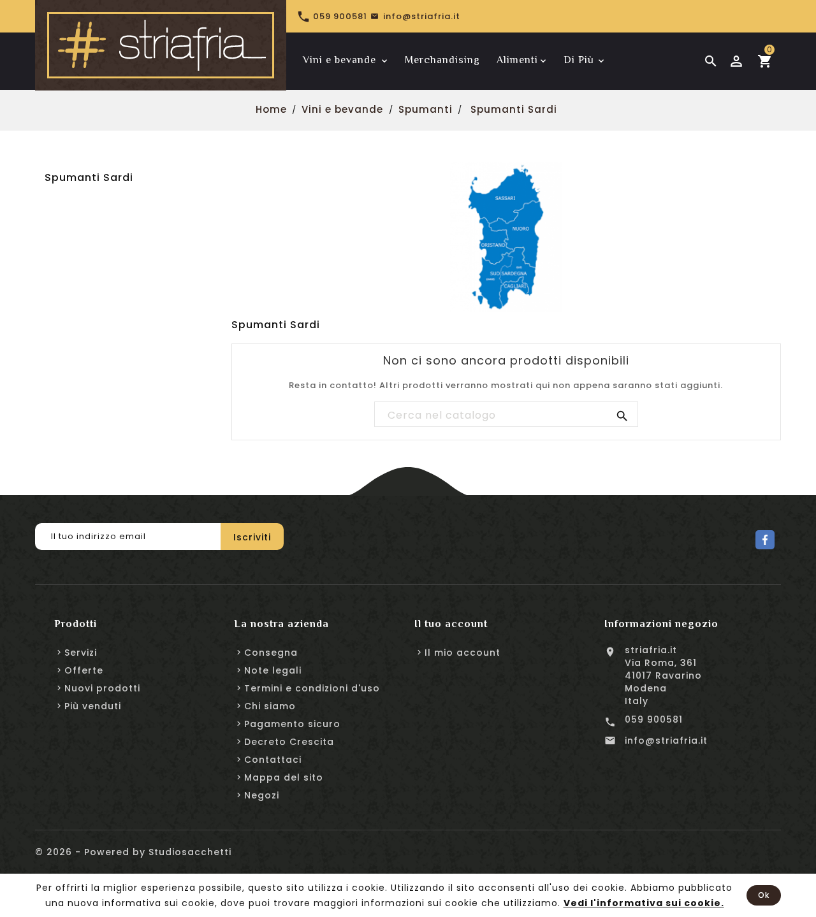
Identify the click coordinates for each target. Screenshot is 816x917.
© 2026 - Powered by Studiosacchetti (133, 852)
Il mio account (462, 652)
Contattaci (273, 759)
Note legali (273, 670)
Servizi (80, 652)
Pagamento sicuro (292, 724)
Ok (763, 895)
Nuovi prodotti (102, 688)
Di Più (579, 60)
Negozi (261, 795)
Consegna (271, 652)
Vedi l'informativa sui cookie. (644, 903)
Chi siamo (270, 706)
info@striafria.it (666, 740)
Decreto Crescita (289, 741)
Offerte (83, 670)
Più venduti (92, 706)
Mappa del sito (283, 777)
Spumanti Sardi (89, 178)
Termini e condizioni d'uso (312, 688)
